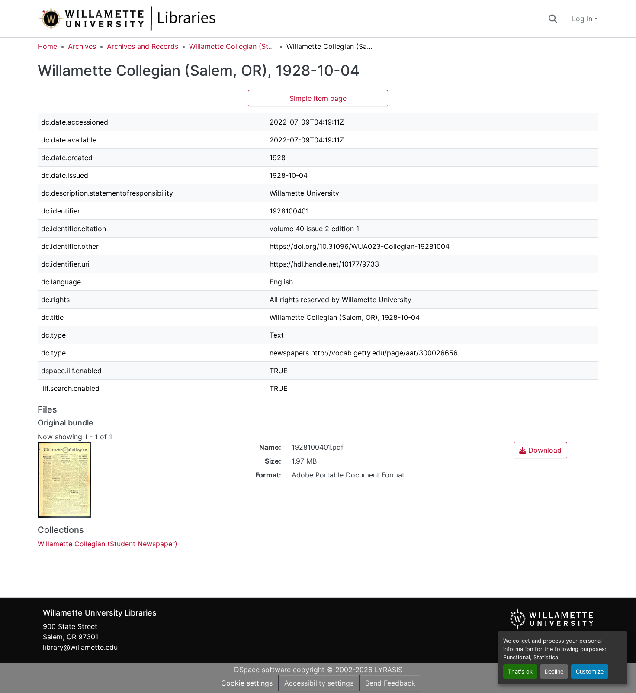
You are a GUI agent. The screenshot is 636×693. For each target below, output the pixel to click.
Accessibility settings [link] (318, 683)
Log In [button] (583, 18)
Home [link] (47, 46)
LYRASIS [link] (388, 669)
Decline (554, 671)
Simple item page (318, 98)
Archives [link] (82, 46)
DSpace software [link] (262, 669)
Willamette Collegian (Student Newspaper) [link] (232, 46)
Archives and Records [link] (142, 46)
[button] (155, 18)
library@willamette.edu (80, 647)
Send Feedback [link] (390, 683)
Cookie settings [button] (247, 683)
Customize (590, 671)
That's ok (520, 671)
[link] (540, 450)
